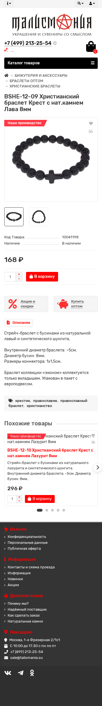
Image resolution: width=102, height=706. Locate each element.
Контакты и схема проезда (31, 567)
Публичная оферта (24, 548)
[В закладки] (91, 123)
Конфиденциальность (27, 537)
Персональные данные (28, 542)
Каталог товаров (24, 63)
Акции (13, 585)
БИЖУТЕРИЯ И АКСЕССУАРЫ (41, 75)
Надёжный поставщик (27, 609)
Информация (19, 573)
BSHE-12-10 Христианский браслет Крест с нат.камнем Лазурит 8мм (50, 453)
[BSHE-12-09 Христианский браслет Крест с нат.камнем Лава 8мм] (51, 159)
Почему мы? (18, 603)
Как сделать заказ (24, 615)
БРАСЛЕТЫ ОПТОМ (26, 81)
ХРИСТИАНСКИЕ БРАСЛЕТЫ (35, 86)
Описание (21, 322)
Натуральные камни (25, 621)
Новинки (15, 579)
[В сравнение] (91, 131)
